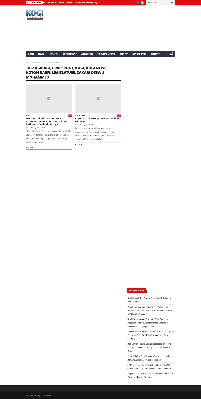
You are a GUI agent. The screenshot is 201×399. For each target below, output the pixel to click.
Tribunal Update (106, 54)
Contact (155, 54)
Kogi (79, 67)
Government (70, 54)
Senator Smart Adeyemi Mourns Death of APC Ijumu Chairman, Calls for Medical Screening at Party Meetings (150, 335)
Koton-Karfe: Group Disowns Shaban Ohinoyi (97, 120)
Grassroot (62, 67)
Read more (30, 147)
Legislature (87, 54)
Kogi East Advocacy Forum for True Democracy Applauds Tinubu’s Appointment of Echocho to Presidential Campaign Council (148, 323)
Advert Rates (139, 54)
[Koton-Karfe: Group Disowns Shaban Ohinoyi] (98, 98)
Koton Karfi (38, 72)
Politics (54, 54)
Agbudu (42, 67)
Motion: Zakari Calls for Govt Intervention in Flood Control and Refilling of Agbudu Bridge (46, 121)
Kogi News (96, 67)
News (41, 54)
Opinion (124, 54)
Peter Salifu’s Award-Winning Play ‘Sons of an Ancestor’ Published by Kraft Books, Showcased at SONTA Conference (149, 310)
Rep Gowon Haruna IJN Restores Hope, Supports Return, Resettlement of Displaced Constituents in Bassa (149, 347)
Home (31, 54)
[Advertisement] (126, 28)
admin (31, 128)
